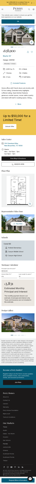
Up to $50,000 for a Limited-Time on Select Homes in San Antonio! (18, 3)
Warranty (6, 407)
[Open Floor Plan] (18, 190)
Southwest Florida (8, 457)
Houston (5, 437)
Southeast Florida (8, 454)
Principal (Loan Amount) (9, 268)
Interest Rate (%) (7, 274)
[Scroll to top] (30, 471)
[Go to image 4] (22, 47)
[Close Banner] (33, 3)
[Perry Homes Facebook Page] (4, 467)
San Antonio (7, 440)
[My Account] (33, 9)
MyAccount (6, 413)
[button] (30, 478)
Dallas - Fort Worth (9, 433)
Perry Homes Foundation (10, 410)
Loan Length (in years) (25, 274)
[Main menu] (2, 9)
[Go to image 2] (15, 47)
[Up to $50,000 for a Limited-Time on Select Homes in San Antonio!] (31, 3)
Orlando (5, 450)
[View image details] (31, 42)
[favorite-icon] (32, 52)
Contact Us (6, 400)
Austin (5, 430)
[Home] (18, 9)
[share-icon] (28, 52)
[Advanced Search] (29, 9)
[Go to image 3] (19, 47)
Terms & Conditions (9, 417)
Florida (5, 444)
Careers (5, 403)
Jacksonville (7, 447)
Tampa (5, 460)
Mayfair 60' (7, 56)
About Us (6, 397)
